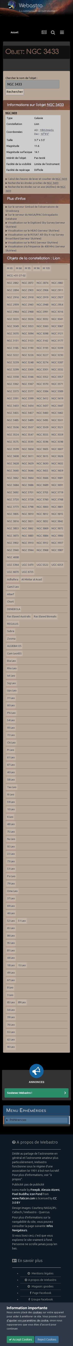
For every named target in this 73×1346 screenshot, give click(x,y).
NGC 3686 (27, 485)
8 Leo (10, 987)
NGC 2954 (57, 304)
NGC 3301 (42, 369)
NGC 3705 (42, 492)
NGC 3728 (27, 499)
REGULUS (12, 623)
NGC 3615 (42, 456)
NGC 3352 (42, 376)
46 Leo (11, 913)
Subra (10, 631)
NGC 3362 (13, 383)
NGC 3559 (57, 434)
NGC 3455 (13, 412)
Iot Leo (11, 675)
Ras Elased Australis (19, 616)
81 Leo (11, 950)
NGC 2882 (57, 282)
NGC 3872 (57, 528)
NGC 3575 (13, 441)
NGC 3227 (42, 355)
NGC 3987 (57, 550)
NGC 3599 (13, 449)
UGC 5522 (42, 564)
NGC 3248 (27, 362)
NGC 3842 (57, 521)
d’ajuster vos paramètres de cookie (27, 1320)
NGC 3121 (57, 333)
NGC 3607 (57, 449)
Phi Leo (11, 712)
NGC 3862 (27, 528)
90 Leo (11, 1046)
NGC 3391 (13, 398)
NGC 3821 (27, 521)
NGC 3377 (27, 391)
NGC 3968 (42, 550)
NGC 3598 (57, 441)
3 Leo (10, 994)
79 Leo (11, 883)
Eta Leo (11, 660)
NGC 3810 (27, 513)
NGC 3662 (13, 477)
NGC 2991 (42, 311)
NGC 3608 (13, 456)
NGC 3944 (27, 550)
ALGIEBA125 (14, 645)
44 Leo (11, 957)
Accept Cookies (22, 1339)
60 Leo (11, 705)
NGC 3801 (57, 506)
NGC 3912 (42, 542)
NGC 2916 (13, 297)
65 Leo (11, 928)
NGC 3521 (57, 427)
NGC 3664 (27, 477)
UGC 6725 (27, 571)
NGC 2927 (57, 297)
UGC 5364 (13, 564)
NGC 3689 (42, 485)
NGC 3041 (57, 319)
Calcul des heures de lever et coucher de (37, 178)
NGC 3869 (42, 528)
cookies (37, 1312)
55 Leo (11, 1032)
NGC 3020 (13, 319)
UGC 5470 (27, 564)
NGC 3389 (57, 391)
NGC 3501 (57, 420)
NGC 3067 (57, 326)
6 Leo (10, 816)
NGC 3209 (57, 347)
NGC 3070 (13, 333)
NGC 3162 (42, 340)
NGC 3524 (13, 434)
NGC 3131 (13, 340)
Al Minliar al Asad (31, 579)
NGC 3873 (13, 535)
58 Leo (11, 779)
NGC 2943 (27, 304)
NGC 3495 (42, 420)
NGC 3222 (13, 355)
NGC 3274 (42, 362)
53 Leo (11, 868)
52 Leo (11, 920)
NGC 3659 (57, 470)
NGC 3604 (27, 449)
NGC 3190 (27, 347)
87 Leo (11, 764)
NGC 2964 (13, 311)
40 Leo (11, 772)
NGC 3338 (13, 376)
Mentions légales (42, 1273)
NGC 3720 (13, 499)
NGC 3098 (42, 333)
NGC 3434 (27, 405)
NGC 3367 (27, 383)
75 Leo (11, 831)
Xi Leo (10, 794)
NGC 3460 (42, 412)
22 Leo (11, 853)
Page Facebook (41, 1293)
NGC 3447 (57, 405)
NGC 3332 (57, 369)
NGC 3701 (27, 492)
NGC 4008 (13, 557)
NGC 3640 (13, 470)
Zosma (11, 638)
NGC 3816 (13, 521)
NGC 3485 (13, 420)
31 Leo (11, 697)
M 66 (19, 268)
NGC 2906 (42, 290)
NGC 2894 (13, 290)
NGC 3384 (42, 391)
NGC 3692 (13, 492)
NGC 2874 (42, 282)
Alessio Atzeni (50, 1189)
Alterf (10, 594)
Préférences (18, 1120)
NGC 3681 (57, 477)
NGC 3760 (42, 499)
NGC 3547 (27, 434)
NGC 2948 (42, 304)
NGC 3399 (27, 398)
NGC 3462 (57, 412)
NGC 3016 (57, 311)
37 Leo (11, 898)
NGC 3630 (42, 463)
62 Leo (11, 1039)
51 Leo (22, 920)
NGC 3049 (13, 326)
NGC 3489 (27, 420)
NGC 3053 (27, 326)
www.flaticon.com (23, 1198)
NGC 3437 (42, 405)
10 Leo (11, 809)
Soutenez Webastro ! (19, 1092)
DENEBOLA (13, 609)
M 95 (28, 268)
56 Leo (11, 1009)
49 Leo (11, 972)
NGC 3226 (27, 355)
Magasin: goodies (42, 1286)
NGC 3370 (42, 383)
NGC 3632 (57, 463)
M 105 (46, 268)
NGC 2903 (27, 290)
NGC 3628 (13, 463)
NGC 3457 (27, 412)
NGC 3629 (27, 463)
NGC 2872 (27, 282)
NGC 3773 (13, 506)
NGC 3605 (42, 449)
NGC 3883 (27, 535)
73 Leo (11, 861)
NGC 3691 (57, 485)
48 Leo (11, 824)
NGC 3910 (27, 542)
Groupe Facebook (42, 1299)
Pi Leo (10, 749)
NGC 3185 (13, 347)
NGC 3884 (42, 535)
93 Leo (11, 727)
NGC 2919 (42, 297)
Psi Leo (11, 876)
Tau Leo (11, 787)
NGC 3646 (27, 470)
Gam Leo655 (14, 653)
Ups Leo (12, 690)
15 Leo (22, 965)
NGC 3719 (57, 492)
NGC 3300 (27, 369)
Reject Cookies (46, 1339)
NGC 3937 (57, 542)
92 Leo (11, 846)
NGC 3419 (57, 398)
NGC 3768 (57, 499)
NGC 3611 (27, 456)
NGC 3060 (42, 326)
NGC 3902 (13, 542)
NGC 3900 (57, 535)
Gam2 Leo (13, 586)
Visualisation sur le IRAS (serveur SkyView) (33, 242)
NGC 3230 (57, 355)
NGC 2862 (13, 282)
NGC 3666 (42, 477)
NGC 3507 (27, 427)
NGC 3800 (42, 506)
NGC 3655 (42, 470)
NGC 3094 (27, 333)
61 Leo (11, 757)
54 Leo (11, 720)
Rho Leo (12, 668)
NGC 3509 (42, 427)
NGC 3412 (42, 398)
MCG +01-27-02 (16, 275)
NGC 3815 (57, 513)
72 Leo (11, 735)
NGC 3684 (13, 485)
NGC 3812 (42, 513)
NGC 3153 (27, 340)
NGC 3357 (57, 376)
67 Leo (11, 980)
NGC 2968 (27, 311)
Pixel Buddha (20, 1194)
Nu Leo (11, 838)
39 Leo (11, 1017)
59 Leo (11, 801)
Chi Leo (11, 742)
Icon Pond (36, 1194)
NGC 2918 (27, 297)
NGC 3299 (13, 369)
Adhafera (12, 579)
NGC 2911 (57, 290)
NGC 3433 (13, 405)
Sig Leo (11, 683)
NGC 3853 (13, 528)
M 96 (37, 268)
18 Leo (11, 965)
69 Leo (11, 905)
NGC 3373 (13, 391)
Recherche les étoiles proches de (33, 182)
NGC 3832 (42, 521)
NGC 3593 (27, 441)
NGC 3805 (13, 513)
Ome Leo (12, 891)
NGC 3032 (42, 319)
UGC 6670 (13, 571)
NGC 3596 (42, 441)
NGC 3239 (13, 362)
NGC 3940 (13, 550)
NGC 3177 (57, 340)
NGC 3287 (57, 362)
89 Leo (22, 1002)
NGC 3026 (27, 319)
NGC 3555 (42, 434)
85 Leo (11, 1002)
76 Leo (11, 1024)
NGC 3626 (57, 456)
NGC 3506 (13, 427)
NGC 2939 (13, 304)
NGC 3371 (57, 383)
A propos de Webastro (42, 1280)
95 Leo (11, 942)
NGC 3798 (27, 506)
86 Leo (11, 935)
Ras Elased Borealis (45, 616)
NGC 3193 (42, 347)
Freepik (35, 1189)
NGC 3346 (27, 376)
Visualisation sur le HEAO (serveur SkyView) (33, 230)
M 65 (10, 268)
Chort (10, 601)
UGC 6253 (57, 564)
